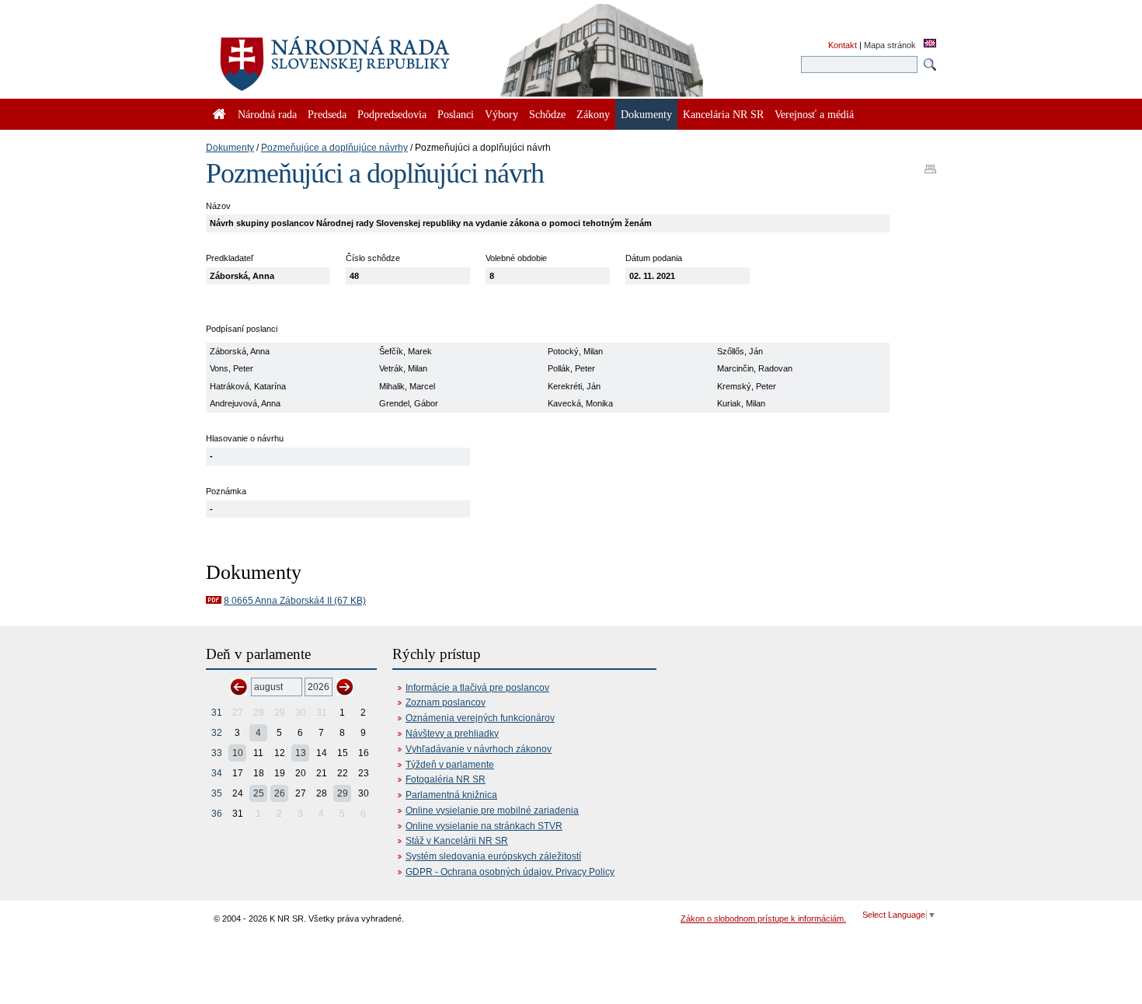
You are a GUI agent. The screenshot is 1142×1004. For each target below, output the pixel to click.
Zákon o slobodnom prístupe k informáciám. (763, 918)
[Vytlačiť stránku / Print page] (930, 164)
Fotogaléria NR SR (446, 779)
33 (216, 753)
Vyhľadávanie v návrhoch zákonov (479, 749)
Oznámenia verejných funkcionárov (480, 718)
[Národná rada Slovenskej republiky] (384, 54)
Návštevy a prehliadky (452, 733)
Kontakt (842, 45)
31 (216, 712)
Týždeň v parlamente (450, 764)
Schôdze (547, 114)
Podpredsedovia (392, 114)
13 (300, 753)
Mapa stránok (890, 45)
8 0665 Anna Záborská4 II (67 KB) (295, 600)
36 (216, 813)
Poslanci (455, 114)
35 (216, 793)
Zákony (593, 114)
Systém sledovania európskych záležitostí (493, 856)
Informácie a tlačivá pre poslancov (477, 687)
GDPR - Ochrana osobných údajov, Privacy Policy (510, 871)
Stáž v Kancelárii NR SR (457, 840)
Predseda (327, 114)
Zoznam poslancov (446, 702)
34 (216, 773)
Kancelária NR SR (723, 114)
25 (258, 793)
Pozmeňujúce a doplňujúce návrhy (334, 147)
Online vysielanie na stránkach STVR (484, 826)
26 (279, 793)
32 (216, 732)
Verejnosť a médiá (814, 114)
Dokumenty (230, 147)
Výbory (501, 114)
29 (342, 793)
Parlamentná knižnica (451, 795)
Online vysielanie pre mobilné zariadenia (492, 810)
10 (237, 753)
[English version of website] (930, 44)
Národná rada (267, 114)
